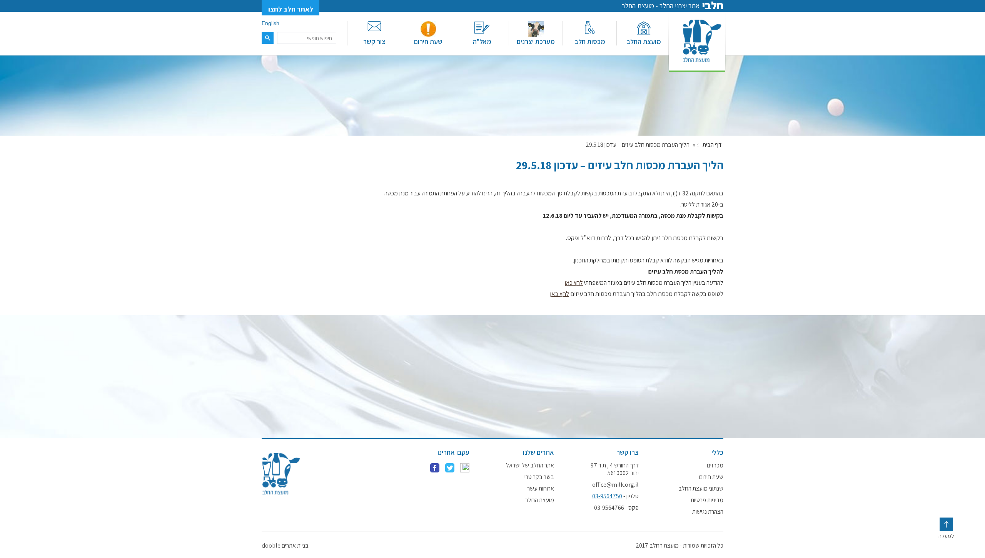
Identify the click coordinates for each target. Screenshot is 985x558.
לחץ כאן (574, 283)
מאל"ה (482, 41)
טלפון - (615, 496)
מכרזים (715, 465)
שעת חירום (428, 41)
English (270, 23)
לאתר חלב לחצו (290, 9)
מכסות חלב (589, 41)
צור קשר (374, 41)
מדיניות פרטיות (707, 500)
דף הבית (712, 145)
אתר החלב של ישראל (530, 465)
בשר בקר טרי (539, 477)
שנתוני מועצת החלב (700, 488)
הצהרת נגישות (707, 512)
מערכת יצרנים (536, 41)
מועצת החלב (643, 41)
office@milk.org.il (615, 485)
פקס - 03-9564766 (616, 508)
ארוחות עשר (540, 488)
